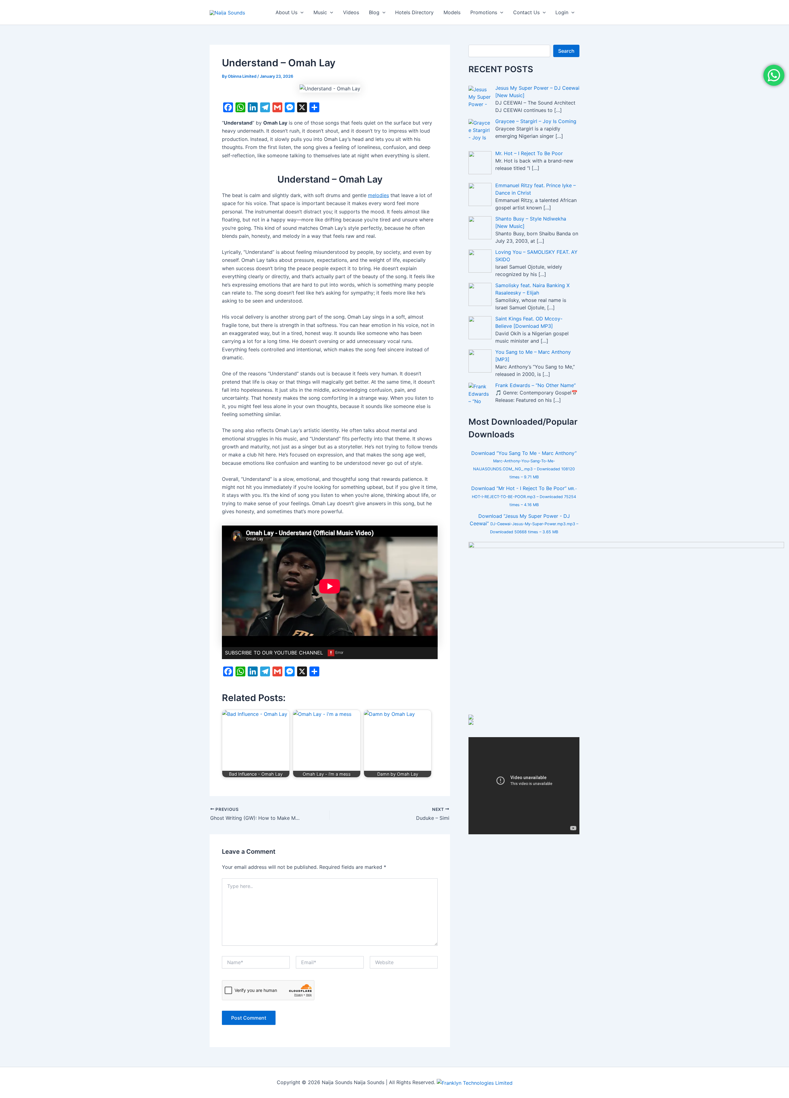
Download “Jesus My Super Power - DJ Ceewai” (524, 523)
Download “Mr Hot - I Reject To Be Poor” (524, 496)
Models (452, 12)
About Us (286, 12)
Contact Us (526, 12)
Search (566, 51)
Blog (374, 12)
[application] (300, 12)
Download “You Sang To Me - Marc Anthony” (524, 464)
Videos (351, 12)
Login (561, 12)
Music (320, 12)
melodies (378, 195)
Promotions (483, 12)
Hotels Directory (414, 12)
